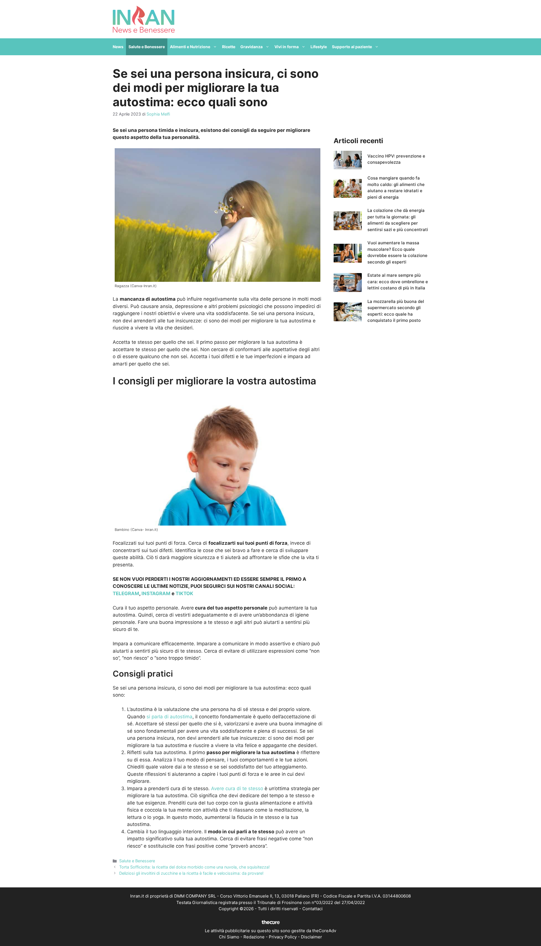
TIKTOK (184, 593)
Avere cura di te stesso (237, 788)
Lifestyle (319, 46)
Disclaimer (311, 937)
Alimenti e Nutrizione (190, 46)
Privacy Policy (283, 937)
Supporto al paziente (352, 46)
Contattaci (312, 908)
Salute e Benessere (146, 46)
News (118, 46)
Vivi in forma (286, 46)
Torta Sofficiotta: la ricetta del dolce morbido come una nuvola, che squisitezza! (194, 867)
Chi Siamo (229, 937)
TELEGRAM (126, 593)
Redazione (254, 937)
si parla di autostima (169, 716)
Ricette (228, 46)
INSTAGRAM (155, 593)
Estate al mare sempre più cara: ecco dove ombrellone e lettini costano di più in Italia (397, 281)
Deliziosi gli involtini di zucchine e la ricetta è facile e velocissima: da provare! (191, 873)
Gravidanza (251, 46)
